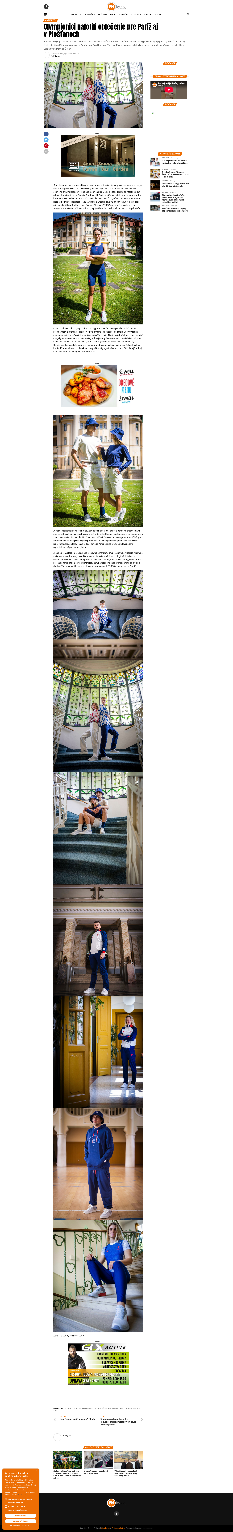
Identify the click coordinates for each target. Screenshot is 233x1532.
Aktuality (75, 14)
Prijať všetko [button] (20, 1516)
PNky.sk (147, 14)
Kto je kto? (136, 14)
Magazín (123, 14)
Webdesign (105, 1528)
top (55, 1410)
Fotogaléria (89, 14)
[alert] (20, 1499)
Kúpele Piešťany (90, 1408)
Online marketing (118, 1528)
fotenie (72, 1408)
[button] (20, 1525)
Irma (79, 1408)
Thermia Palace (133, 1408)
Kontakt (158, 14)
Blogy (113, 14)
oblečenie (103, 1408)
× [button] (37, 1471)
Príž (123, 1408)
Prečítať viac (23, 1495)
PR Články (102, 14)
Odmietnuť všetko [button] (20, 1521)
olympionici (114, 1408)
